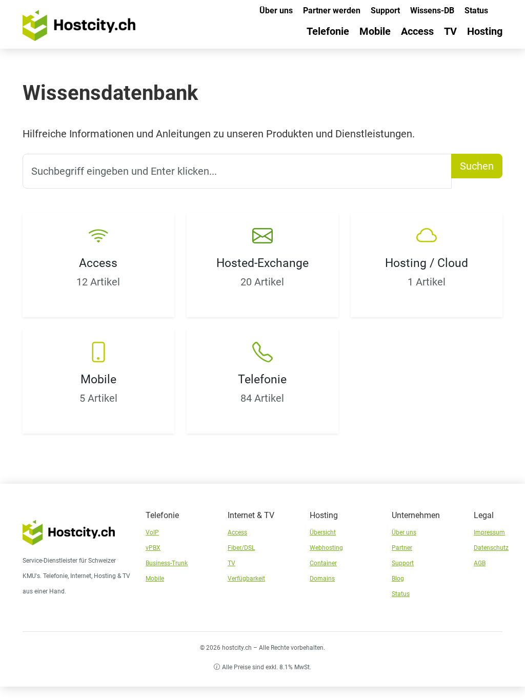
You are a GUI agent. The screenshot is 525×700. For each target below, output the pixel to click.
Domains (322, 578)
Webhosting (326, 547)
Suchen (477, 166)
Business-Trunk (167, 563)
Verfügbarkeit (246, 578)
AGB (480, 563)
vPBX (153, 547)
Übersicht (323, 532)
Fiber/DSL (241, 547)
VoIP (152, 532)
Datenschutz (491, 547)
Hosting (484, 31)
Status (476, 10)
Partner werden (331, 10)
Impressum (489, 532)
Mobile (375, 31)
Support (385, 10)
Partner (402, 547)
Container (323, 563)
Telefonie (328, 31)
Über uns (276, 10)
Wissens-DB (432, 10)
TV (450, 31)
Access (417, 31)
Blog (398, 578)
